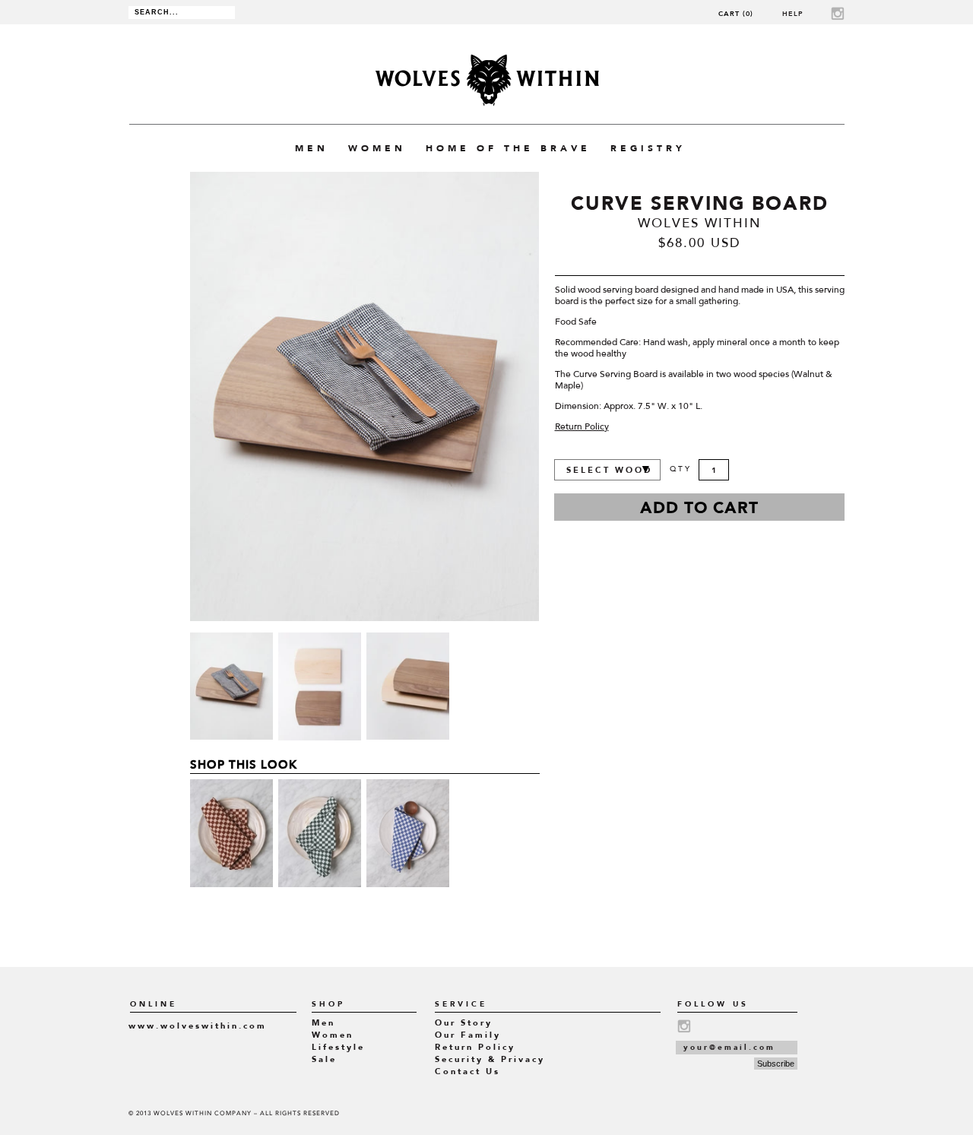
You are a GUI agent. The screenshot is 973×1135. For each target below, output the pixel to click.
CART (735, 13)
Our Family (468, 1035)
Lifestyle (338, 1047)
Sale (324, 1059)
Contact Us (467, 1071)
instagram (838, 13)
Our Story (464, 1023)
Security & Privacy (490, 1059)
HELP (792, 13)
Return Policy (582, 427)
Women (332, 1035)
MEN (311, 148)
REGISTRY (648, 148)
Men (323, 1023)
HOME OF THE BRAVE (508, 148)
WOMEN (377, 148)
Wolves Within (487, 80)
